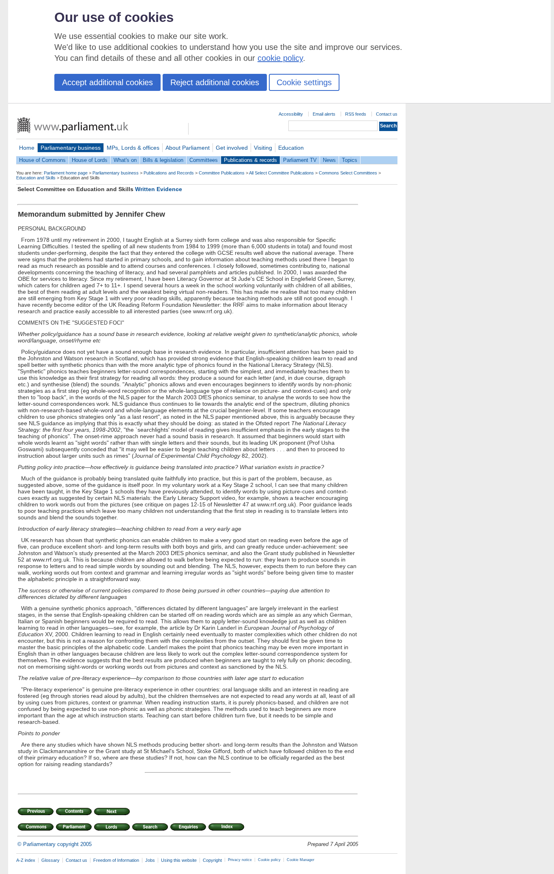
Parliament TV (300, 160)
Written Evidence (158, 189)
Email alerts (324, 114)
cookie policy (280, 58)
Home (26, 147)
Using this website (179, 860)
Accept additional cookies (107, 82)
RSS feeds (355, 114)
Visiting (263, 147)
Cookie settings (304, 82)
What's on (125, 160)
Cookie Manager (300, 860)
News (329, 160)
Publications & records (250, 160)
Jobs (150, 860)
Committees (203, 160)
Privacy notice (240, 860)
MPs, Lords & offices (133, 147)
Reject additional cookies (214, 82)
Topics (349, 160)
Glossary (50, 860)
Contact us (386, 114)
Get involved (232, 147)
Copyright (212, 860)
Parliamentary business (71, 147)
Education (291, 147)
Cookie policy (269, 860)
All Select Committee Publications (281, 172)
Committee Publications (222, 172)
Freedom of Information (116, 860)
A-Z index (25, 860)
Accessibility (291, 114)
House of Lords (89, 160)
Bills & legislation (163, 160)
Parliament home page (66, 172)
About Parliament (187, 147)
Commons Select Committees (348, 172)
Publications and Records (169, 172)
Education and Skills (36, 177)
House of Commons (42, 160)
